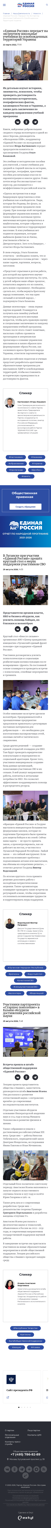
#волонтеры (14, 993)
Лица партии (33, 1430)
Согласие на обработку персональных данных (26, 1505)
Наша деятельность (21, 13)
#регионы (14, 974)
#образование (16, 463)
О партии (9, 1430)
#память (26, 476)
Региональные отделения (12, 1436)
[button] (18, 1407)
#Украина (37, 463)
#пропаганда (16, 470)
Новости (37, 13)
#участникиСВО (25, 980)
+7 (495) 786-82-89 (25, 1454)
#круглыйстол (35, 974)
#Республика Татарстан (25, 1328)
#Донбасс (36, 470)
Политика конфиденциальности (25, 1498)
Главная (6, 13)
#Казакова (36, 457)
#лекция (16, 1347)
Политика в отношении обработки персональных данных (25, 1501)
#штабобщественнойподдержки (25, 1341)
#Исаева (35, 1347)
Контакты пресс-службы (13, 1443)
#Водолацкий (37, 993)
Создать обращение (25, 506)
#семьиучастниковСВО (25, 987)
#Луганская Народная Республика (25, 967)
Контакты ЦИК (34, 1435)
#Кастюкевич (16, 457)
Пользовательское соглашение (25, 1496)
